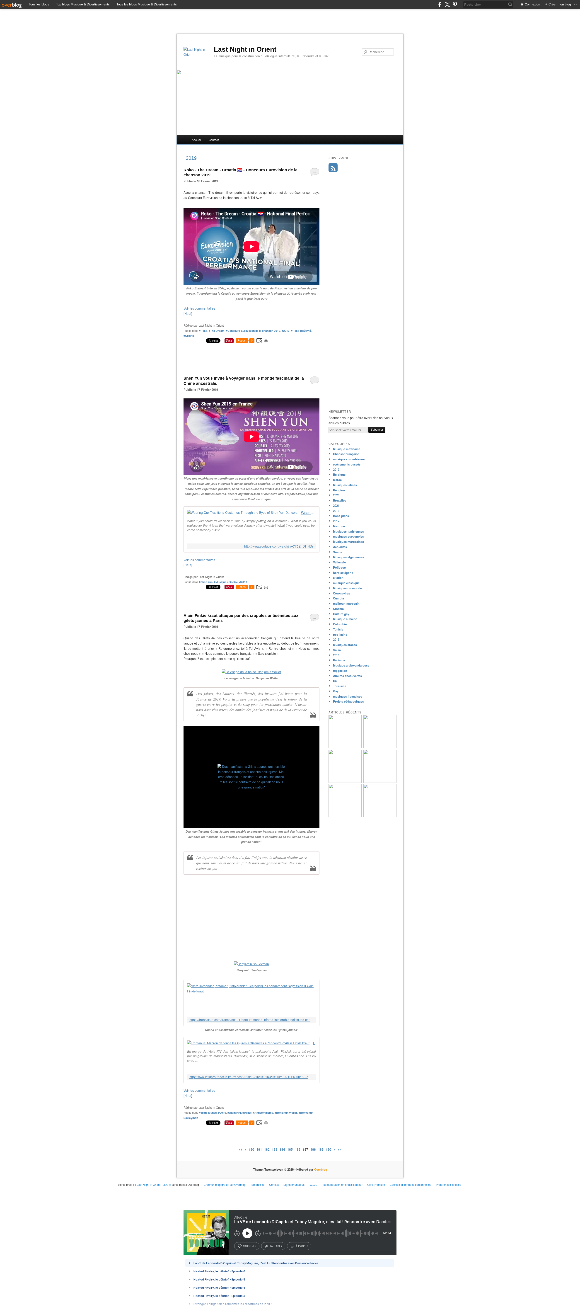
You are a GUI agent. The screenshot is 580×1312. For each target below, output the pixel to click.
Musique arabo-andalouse (351, 665)
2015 (336, 639)
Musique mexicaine (346, 449)
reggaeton (340, 670)
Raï (335, 681)
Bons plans (341, 516)
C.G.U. (314, 1184)
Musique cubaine (345, 619)
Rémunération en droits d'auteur (342, 1184)
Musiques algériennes (348, 557)
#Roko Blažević (301, 331)
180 (251, 1149)
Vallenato (339, 562)
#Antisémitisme (263, 1113)
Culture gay (341, 614)
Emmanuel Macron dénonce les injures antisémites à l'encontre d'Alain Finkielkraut (314, 1043)
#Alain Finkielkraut (239, 1113)
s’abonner (249, 1246)
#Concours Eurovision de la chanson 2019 (253, 331)
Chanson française (346, 454)
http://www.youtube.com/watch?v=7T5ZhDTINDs (279, 546)
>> (339, 1149)
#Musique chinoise (226, 582)
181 (259, 1149)
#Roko (203, 331)
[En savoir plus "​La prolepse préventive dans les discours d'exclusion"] (345, 816)
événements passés (346, 464)
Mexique (339, 526)
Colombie (340, 624)
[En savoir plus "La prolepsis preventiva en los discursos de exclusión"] (379, 781)
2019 (336, 469)
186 (297, 1149)
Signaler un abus (294, 1184)
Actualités (340, 547)
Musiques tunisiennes (348, 531)
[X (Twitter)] (447, 4)
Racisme (339, 660)
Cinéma (338, 608)
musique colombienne (349, 459)
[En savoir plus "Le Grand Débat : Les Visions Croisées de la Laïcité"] (379, 816)
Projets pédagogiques (348, 701)
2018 (336, 511)
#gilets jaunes (208, 1113)
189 (321, 1149)
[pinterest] (455, 4)
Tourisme (339, 686)
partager (276, 1246)
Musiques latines (345, 485)
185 (290, 1149)
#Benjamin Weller (286, 1113)
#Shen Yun (206, 582)
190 (328, 1149)
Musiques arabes (345, 645)
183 (274, 1149)
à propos (302, 1246)
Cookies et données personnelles (410, 1184)
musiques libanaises (347, 696)
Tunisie (338, 629)
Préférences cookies (448, 1184)
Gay (335, 691)
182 (267, 1149)
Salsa (337, 650)
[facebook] (440, 4)
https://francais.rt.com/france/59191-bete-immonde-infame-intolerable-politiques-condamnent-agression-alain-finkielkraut (251, 1019)
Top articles (257, 1184)
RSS (333, 167)
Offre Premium (376, 1184)
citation (338, 577)
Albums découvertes (347, 676)
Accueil (196, 140)
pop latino (340, 634)
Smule (337, 552)
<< (240, 1149)
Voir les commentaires (199, 308)
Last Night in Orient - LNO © (154, 1184)
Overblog (320, 1169)
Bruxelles (339, 500)
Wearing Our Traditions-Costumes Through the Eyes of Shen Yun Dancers (308, 512)
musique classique (346, 583)
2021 (336, 505)
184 (282, 1149)
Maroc (337, 480)
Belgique (339, 474)
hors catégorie (343, 572)
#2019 (286, 331)
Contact (214, 140)
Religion (339, 490)
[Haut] (188, 313)
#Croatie (189, 336)
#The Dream (217, 331)
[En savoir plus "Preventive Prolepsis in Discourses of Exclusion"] (345, 781)
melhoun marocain (346, 603)
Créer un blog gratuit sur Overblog (225, 1184)
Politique (339, 567)
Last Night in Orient (245, 49)
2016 (336, 655)
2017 (336, 521)
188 (313, 1149)
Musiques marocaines (348, 541)
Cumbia (338, 598)
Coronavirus (341, 593)
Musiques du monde (347, 588)
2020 (336, 495)
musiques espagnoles (348, 536)
